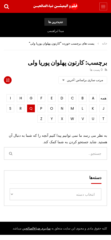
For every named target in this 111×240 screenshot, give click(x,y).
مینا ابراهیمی (55, 31)
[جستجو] (6, 6)
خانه (104, 43)
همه (103, 98)
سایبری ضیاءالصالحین (36, 228)
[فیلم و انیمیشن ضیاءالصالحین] (55, 6)
